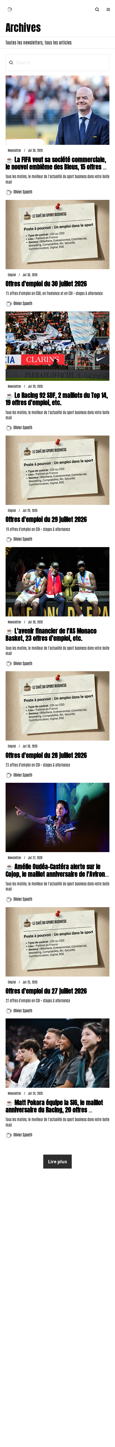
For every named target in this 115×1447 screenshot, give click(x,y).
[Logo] (9, 9)
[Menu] (108, 9)
